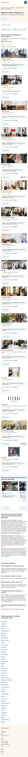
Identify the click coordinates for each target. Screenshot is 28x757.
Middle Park (4, 682)
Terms (2, 753)
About (2, 734)
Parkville (3, 691)
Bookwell (16, 521)
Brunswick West (5, 640)
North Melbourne (5, 687)
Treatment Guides (4, 742)
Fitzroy (2, 665)
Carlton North (4, 645)
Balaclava (3, 633)
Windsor (3, 722)
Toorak (2, 717)
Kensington (3, 675)
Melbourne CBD (5, 677)
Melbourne (3, 9)
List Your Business (4, 735)
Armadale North (5, 630)
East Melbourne (5, 654)
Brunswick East (4, 637)
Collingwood (4, 649)
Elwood (3, 656)
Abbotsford (4, 621)
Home (2, 7)
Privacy (2, 751)
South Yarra (4, 705)
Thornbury (3, 715)
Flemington (3, 670)
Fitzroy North (4, 668)
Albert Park (4, 626)
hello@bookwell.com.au (11, 555)
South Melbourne (5, 703)
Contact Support (4, 741)
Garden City (4, 672)
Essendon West (4, 661)
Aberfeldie (3, 623)
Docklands (3, 652)
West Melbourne (5, 719)
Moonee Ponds (4, 684)
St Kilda (3, 710)
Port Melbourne (5, 694)
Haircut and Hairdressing (10, 7)
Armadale (3, 628)
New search (5, 18)
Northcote (3, 689)
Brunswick (3, 635)
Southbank (3, 708)
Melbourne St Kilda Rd (6, 679)
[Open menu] (25, 2)
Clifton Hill (3, 647)
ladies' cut (11, 543)
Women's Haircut (19, 7)
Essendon (3, 659)
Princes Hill (4, 698)
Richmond (9, 9)
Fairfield (3, 663)
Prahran (3, 696)
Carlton (3, 642)
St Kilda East (4, 712)
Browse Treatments (5, 744)
